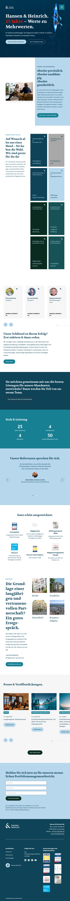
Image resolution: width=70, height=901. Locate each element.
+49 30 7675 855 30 (57, 831)
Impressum (9, 852)
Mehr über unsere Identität (47, 115)
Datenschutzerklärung (22, 810)
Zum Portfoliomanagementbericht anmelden (32, 854)
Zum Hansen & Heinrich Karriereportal (20, 399)
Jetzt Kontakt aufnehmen (16, 42)
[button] (61, 7)
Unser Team (9, 361)
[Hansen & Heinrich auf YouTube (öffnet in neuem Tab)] (36, 860)
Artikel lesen (9, 725)
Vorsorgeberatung (33, 345)
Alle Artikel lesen (35, 752)
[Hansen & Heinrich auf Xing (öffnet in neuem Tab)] (29, 860)
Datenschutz (9, 855)
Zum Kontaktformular (57, 834)
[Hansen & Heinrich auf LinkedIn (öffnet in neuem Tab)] (25, 860)
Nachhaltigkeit (10, 858)
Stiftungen (44, 345)
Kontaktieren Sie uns (14, 664)
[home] (10, 7)
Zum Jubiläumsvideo (36, 42)
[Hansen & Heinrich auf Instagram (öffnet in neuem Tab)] (32, 860)
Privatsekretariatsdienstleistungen (16, 347)
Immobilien (22, 345)
